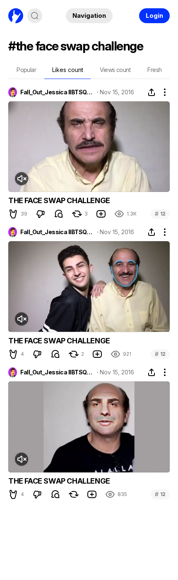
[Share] (151, 92)
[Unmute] (21, 178)
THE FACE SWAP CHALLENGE (59, 200)
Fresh (154, 69)
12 (160, 213)
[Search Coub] (34, 15)
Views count (115, 69)
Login (154, 15)
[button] (13, 214)
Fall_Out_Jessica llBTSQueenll (57, 92)
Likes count (67, 69)
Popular (26, 69)
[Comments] (59, 214)
